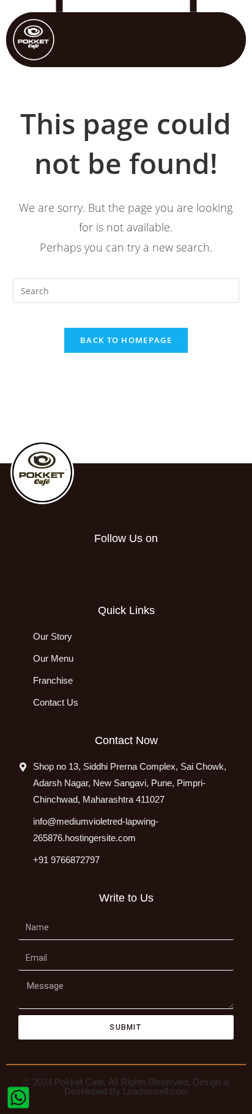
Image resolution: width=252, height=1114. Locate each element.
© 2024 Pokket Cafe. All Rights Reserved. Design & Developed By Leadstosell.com (126, 1086)
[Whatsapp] (111, 568)
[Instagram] (57, 568)
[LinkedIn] (84, 568)
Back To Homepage (126, 340)
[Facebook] (30, 568)
